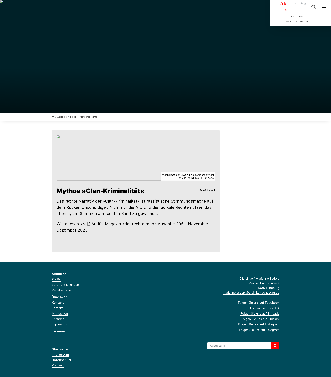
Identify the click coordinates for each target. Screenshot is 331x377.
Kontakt (58, 302)
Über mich (59, 297)
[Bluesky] (70, 7)
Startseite (60, 349)
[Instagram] (76, 7)
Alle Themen (297, 15)
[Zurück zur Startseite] (53, 116)
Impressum (59, 324)
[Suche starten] (275, 345)
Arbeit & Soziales (299, 21)
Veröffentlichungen (65, 284)
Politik (73, 116)
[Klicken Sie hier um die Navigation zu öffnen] (324, 7)
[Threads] (65, 7)
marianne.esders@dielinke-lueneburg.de (251, 292)
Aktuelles (62, 116)
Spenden (58, 319)
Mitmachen (60, 313)
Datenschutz (62, 360)
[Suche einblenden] (313, 7)
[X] (59, 7)
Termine (58, 331)
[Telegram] (82, 7)
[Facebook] (53, 7)
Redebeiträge (61, 290)
